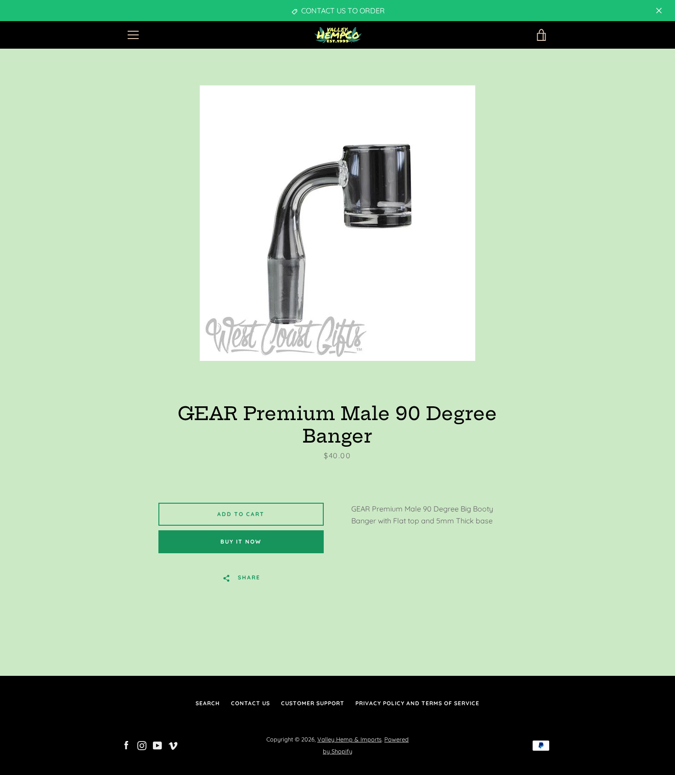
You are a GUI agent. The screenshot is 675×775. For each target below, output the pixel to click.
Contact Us (250, 703)
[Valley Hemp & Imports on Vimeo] (173, 744)
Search (208, 703)
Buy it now (240, 541)
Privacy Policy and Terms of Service (417, 703)
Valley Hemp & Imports (349, 739)
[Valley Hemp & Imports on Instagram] (141, 744)
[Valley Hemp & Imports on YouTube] (157, 744)
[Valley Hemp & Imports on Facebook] (126, 744)
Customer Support (312, 703)
